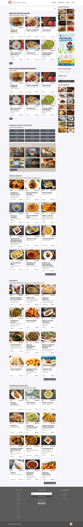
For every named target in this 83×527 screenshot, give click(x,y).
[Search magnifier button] (55, 9)
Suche (72, 2)
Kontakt (64, 497)
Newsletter (64, 499)
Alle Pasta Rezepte (50, 274)
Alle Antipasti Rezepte (49, 379)
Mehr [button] (11, 63)
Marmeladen (18, 518)
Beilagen (18, 509)
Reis (48, 137)
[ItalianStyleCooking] (17, 2)
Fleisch (16, 140)
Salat (32, 133)
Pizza (47, 133)
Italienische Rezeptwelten (21, 145)
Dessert (48, 140)
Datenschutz (65, 495)
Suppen (48, 130)
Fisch (32, 140)
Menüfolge (61, 2)
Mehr (67, 2)
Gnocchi (32, 137)
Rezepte (54, 2)
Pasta (16, 137)
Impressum (64, 493)
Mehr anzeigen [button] (13, 169)
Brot (32, 130)
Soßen (16, 133)
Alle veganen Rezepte (49, 483)
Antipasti (17, 130)
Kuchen (18, 515)
